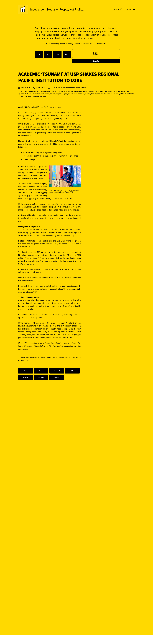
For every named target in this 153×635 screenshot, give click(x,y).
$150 (57, 54)
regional (59, 94)
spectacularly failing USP (69, 127)
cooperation (44, 91)
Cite (72, 371)
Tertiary (94, 94)
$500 (66, 54)
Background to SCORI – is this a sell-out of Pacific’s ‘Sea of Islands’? (51, 156)
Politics (52, 94)
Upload (25, 377)
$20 (39, 54)
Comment (57, 371)
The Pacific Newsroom (52, 107)
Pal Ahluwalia (44, 94)
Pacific (97, 91)
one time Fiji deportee (46, 127)
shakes (70, 94)
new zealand (83, 91)
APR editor (41, 88)
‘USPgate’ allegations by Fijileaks (42, 152)
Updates (56, 377)
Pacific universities (33, 94)
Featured (64, 91)
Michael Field (23, 343)
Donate (96, 61)
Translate (41, 377)
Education (56, 91)
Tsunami (100, 94)
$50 (48, 54)
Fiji (69, 91)
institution (75, 91)
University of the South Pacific (123, 94)
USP (22, 96)
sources (87, 94)
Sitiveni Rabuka (79, 94)
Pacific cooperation (73, 88)
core (50, 91)
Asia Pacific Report (59, 88)
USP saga (27, 96)
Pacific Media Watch (119, 91)
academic (24, 91)
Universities (108, 94)
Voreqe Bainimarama (39, 96)
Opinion (91, 91)
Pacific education (106, 91)
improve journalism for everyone (80, 38)
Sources (83, 88)
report (65, 94)
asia (37, 91)
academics (32, 91)
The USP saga (29, 159)
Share (41, 371)
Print (25, 371)
